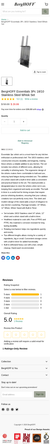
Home (3, 19)
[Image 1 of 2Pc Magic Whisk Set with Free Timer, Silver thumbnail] (6, 81)
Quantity (4, 116)
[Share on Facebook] (3, 258)
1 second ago (25, 142)
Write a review (31, 99)
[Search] (45, 11)
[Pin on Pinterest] (18, 258)
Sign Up (39, 394)
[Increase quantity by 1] (23, 121)
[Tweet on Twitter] (8, 258)
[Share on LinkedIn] (13, 258)
